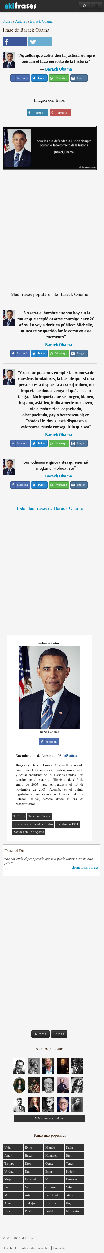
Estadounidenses (39, 816)
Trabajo (30, 1203)
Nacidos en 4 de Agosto (28, 832)
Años (69, 1195)
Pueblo (50, 1211)
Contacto (59, 1248)
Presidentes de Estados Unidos (33, 824)
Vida (7, 1147)
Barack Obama (41, 21)
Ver (27, 1187)
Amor (8, 1155)
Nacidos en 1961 (67, 824)
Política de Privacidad (35, 1248)
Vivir (48, 1179)
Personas (71, 1179)
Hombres (51, 1155)
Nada (69, 1147)
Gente (49, 1163)
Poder (70, 1171)
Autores (21, 21)
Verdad (9, 1171)
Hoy (68, 1203)
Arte (27, 1195)
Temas (59, 1034)
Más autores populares (49, 1118)
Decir (7, 1187)
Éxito (28, 1147)
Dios (28, 1163)
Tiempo (9, 1163)
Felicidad (51, 1195)
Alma (7, 1203)
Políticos (19, 816)
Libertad (30, 1179)
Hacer (28, 1155)
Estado (8, 1211)
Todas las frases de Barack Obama (49, 508)
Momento (72, 1211)
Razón (29, 1211)
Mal (7, 1195)
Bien (69, 1155)
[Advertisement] (52, 229)
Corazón (51, 1187)
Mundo (50, 1147)
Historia (50, 1203)
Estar (48, 1171)
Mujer (8, 1179)
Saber (69, 1187)
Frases (7, 21)
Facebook (10, 1248)
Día (27, 1171)
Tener (69, 1163)
